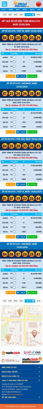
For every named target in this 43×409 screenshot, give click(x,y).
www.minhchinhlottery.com (15, 394)
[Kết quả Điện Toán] (21, 4)
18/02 (10, 14)
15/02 (4, 14)
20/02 (15, 14)
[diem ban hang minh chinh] (21, 325)
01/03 (38, 14)
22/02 (21, 14)
